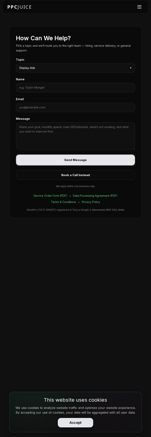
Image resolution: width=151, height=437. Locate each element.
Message (23, 119)
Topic (20, 59)
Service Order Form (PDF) (50, 195)
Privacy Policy (91, 202)
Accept (75, 423)
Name (20, 79)
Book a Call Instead (75, 175)
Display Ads (75, 68)
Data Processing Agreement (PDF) (95, 195)
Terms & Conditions (63, 202)
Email (20, 99)
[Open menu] (139, 7)
